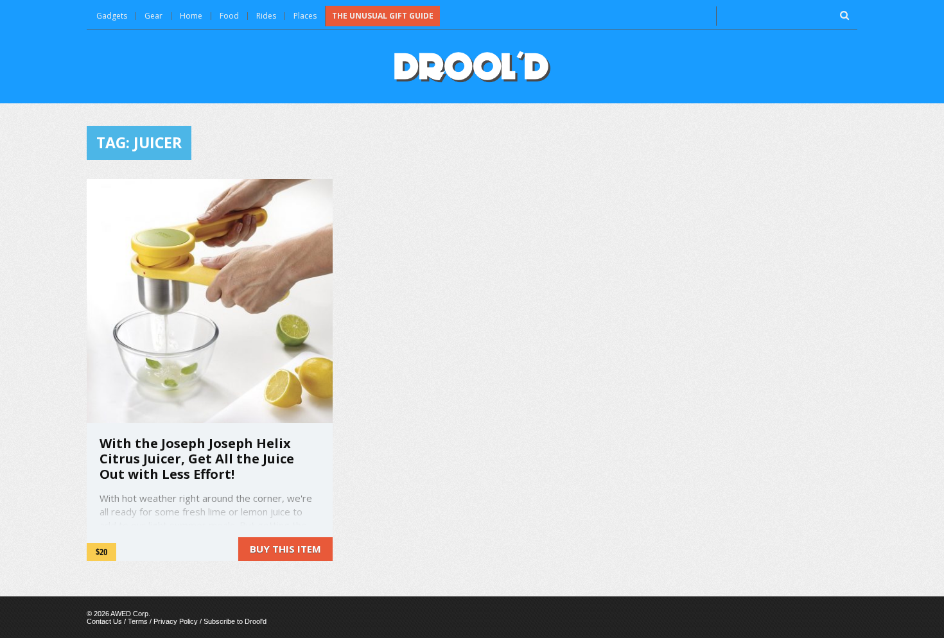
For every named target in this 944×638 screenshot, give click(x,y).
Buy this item (285, 548)
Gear (153, 15)
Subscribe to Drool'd (235, 621)
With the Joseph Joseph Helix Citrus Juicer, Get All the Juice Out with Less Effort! (197, 459)
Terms (138, 621)
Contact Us (104, 621)
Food (229, 15)
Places (305, 15)
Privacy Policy (175, 621)
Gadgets (111, 15)
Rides (266, 15)
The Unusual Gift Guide (382, 15)
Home (191, 15)
